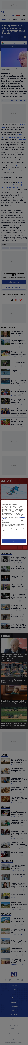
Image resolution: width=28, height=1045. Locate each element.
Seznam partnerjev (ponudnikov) (9, 531)
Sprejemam (14, 541)
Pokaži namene (14, 537)
